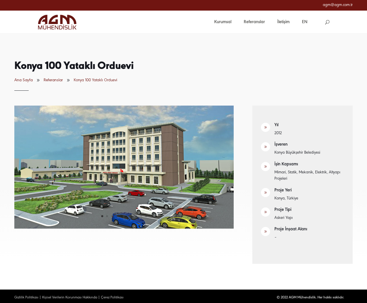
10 (146, 216)
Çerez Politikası (112, 297)
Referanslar (53, 80)
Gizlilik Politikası (26, 297)
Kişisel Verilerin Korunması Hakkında (69, 297)
